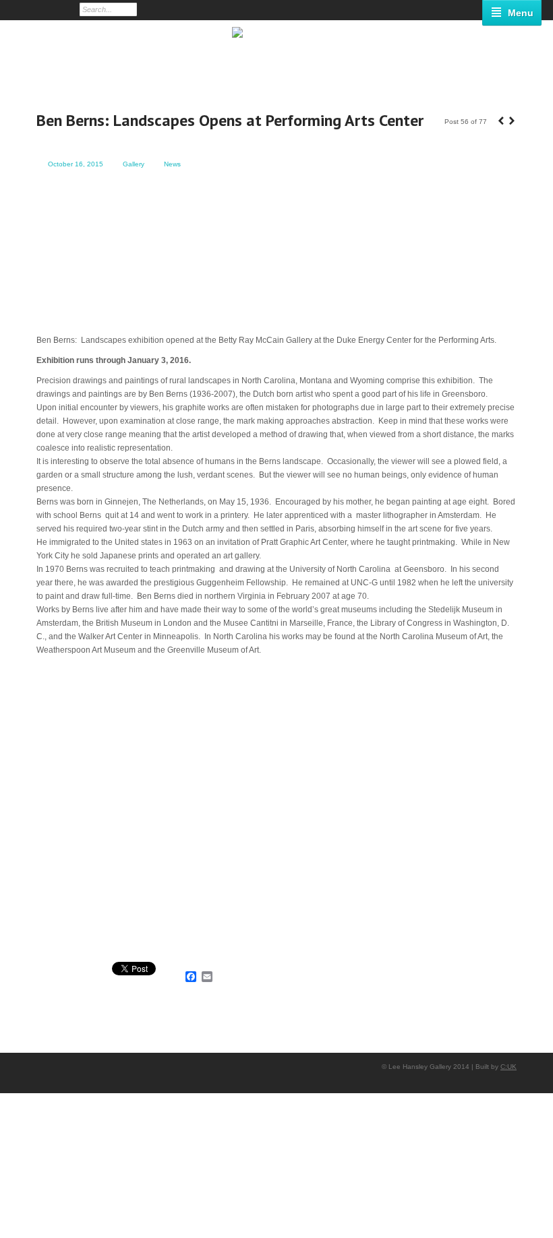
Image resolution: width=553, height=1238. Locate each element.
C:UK (508, 1066)
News (172, 164)
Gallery (133, 164)
